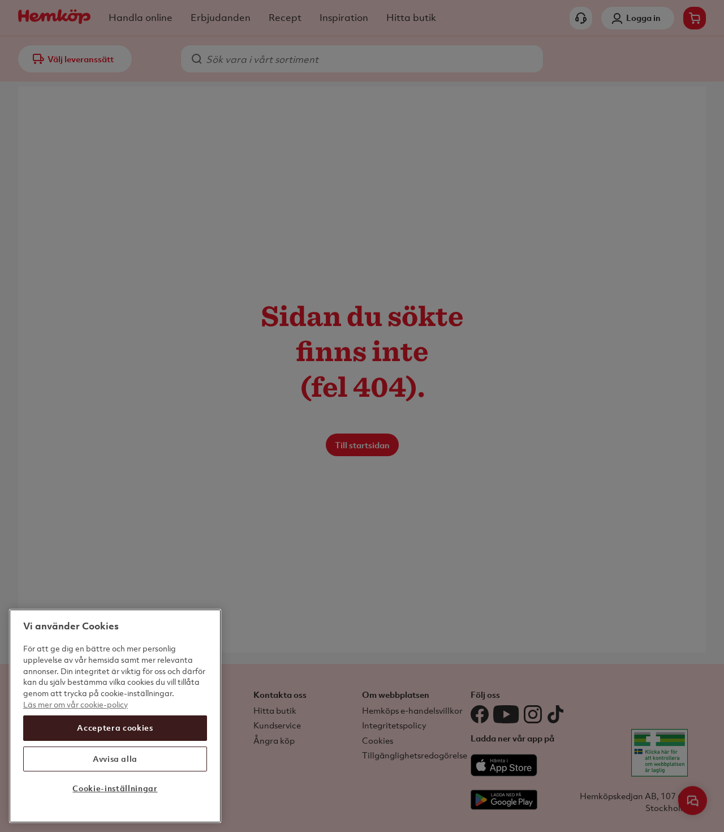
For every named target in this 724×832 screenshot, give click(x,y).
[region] (115, 716)
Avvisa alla (115, 758)
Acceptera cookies (115, 727)
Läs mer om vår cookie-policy (75, 703)
